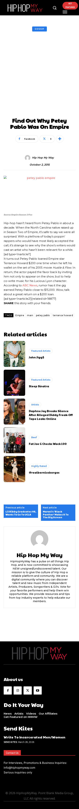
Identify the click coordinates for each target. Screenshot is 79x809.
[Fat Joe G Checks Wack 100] (14, 440)
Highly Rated (39, 466)
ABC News (29, 285)
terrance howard (63, 315)
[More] (60, 139)
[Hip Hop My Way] (28, 158)
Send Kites (10, 742)
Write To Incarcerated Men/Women (34, 737)
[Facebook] (8, 690)
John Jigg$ (36, 357)
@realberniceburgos (44, 472)
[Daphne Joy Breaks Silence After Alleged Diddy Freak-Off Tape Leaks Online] (14, 412)
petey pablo (43, 315)
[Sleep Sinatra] (14, 383)
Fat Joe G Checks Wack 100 (48, 444)
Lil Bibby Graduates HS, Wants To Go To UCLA (21, 513)
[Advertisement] (39, 75)
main (30, 315)
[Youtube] (38, 690)
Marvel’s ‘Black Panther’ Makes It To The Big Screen (56, 514)
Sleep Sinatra (39, 386)
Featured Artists (40, 350)
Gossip (39, 29)
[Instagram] (18, 690)
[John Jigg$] (14, 354)
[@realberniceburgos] (14, 469)
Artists (35, 404)
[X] (28, 690)
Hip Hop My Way (43, 157)
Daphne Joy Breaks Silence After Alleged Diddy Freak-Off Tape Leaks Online (51, 415)
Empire (19, 315)
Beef (34, 437)
